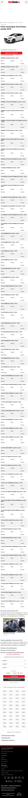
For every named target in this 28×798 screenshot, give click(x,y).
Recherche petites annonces (8, 787)
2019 (23, 694)
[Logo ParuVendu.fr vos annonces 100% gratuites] (14, 3)
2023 (23, 691)
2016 (17, 698)
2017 (11, 698)
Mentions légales (4, 772)
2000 (17, 712)
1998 (4, 716)
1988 (17, 723)
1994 (4, 719)
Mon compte (4, 785)
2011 (23, 701)
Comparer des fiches (15, 679)
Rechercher (15, 676)
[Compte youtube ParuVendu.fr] (23, 777)
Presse (2, 757)
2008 (17, 705)
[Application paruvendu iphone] (9, 781)
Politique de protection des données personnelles (12, 770)
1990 (4, 723)
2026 (4, 691)
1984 (17, 726)
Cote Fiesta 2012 (5, 737)
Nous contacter (4, 761)
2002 (4, 712)
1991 (23, 719)
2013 (11, 701)
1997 (11, 716)
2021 (11, 694)
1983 (23, 726)
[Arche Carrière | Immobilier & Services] (19, 794)
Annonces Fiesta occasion (8, 735)
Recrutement (4, 753)
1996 (17, 716)
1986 (4, 726)
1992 (17, 719)
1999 (23, 712)
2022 (4, 694)
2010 (4, 705)
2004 (17, 709)
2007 (23, 705)
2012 (17, 701)
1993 (10, 719)
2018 (4, 698)
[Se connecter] (26, 2)
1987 (23, 723)
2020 (17, 694)
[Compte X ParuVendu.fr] (5, 777)
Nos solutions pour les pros (7, 751)
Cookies (3, 768)
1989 (11, 723)
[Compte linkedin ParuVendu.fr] (8, 777)
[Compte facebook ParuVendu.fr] (12, 777)
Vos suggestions (4, 766)
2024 (17, 691)
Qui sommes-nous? (5, 749)
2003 (23, 709)
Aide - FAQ (3, 763)
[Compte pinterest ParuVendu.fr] (19, 777)
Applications (4, 759)
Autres (21, 673)
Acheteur (8, 673)
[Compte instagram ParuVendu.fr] (16, 777)
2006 (4, 709)
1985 (11, 726)
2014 (4, 701)
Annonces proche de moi (7, 790)
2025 (10, 691)
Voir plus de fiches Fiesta (14, 654)
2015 (23, 698)
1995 (23, 716)
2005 (10, 709)
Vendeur (15, 673)
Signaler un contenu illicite (7, 774)
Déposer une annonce (14, 785)
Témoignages (4, 755)
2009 (10, 705)
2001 (11, 712)
